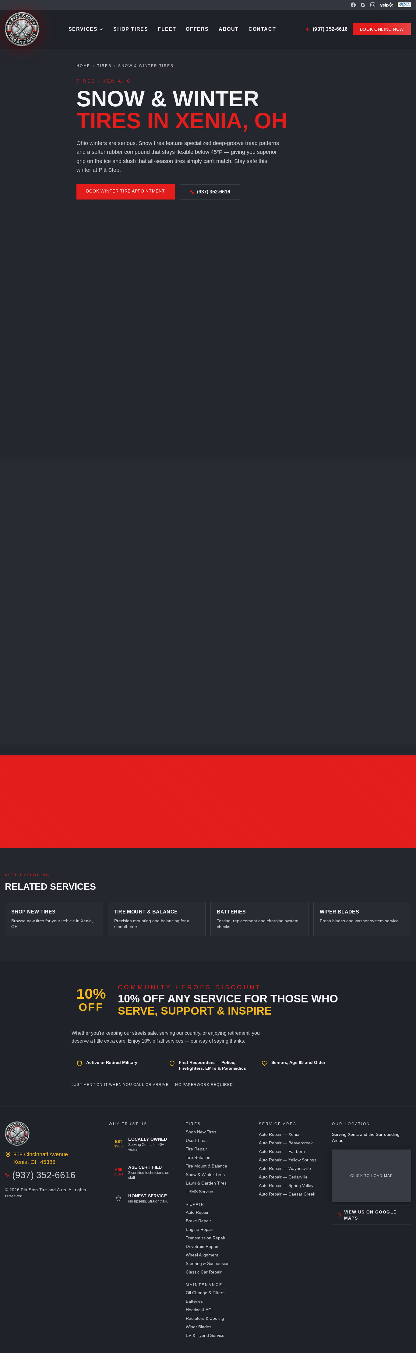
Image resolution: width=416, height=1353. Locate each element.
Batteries (194, 1301)
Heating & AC (198, 1309)
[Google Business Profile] (363, 4)
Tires (104, 66)
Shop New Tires (201, 1131)
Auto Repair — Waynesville (285, 1168)
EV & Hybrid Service (205, 1335)
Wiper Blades (198, 1326)
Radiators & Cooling (205, 1318)
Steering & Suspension (208, 1263)
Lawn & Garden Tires (206, 1183)
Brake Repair (198, 1220)
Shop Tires (130, 29)
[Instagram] (372, 4)
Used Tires (196, 1140)
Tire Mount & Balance (206, 1166)
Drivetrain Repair (202, 1246)
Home (83, 66)
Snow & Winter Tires (205, 1174)
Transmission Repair (205, 1237)
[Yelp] (386, 4)
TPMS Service (199, 1191)
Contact (262, 29)
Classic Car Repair (204, 1272)
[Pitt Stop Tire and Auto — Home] (22, 29)
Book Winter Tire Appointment (125, 191)
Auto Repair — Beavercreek (286, 1142)
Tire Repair (196, 1148)
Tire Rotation (198, 1157)
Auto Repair (197, 1212)
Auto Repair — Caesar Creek (287, 1194)
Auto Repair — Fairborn (282, 1151)
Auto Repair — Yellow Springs (287, 1159)
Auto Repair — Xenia (279, 1134)
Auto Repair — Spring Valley (286, 1185)
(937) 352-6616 (330, 29)
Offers (197, 29)
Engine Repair (199, 1229)
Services (83, 29)
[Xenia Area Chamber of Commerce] (404, 4)
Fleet (167, 29)
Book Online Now (382, 29)
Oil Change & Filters (205, 1292)
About (229, 29)
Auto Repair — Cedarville (283, 1177)
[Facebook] (353, 4)
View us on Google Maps (370, 1215)
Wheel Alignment (202, 1254)
